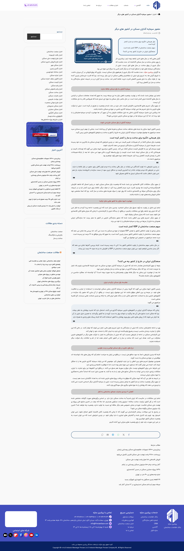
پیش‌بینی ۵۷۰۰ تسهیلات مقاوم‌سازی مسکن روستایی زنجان (46, 160)
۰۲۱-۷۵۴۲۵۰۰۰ (91, 517)
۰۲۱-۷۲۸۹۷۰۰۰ (79, 517)
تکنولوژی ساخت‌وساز (55, 116)
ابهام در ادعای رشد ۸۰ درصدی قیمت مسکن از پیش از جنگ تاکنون (43, 207)
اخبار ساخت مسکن (55, 92)
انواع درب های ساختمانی (52, 295)
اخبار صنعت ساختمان (54, 52)
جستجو (59, 32)
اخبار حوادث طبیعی (55, 99)
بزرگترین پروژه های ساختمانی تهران (48, 281)
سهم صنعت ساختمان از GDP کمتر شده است (139, 48)
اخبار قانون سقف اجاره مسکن (51, 79)
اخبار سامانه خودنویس (54, 72)
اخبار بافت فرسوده (55, 55)
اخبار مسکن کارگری (55, 113)
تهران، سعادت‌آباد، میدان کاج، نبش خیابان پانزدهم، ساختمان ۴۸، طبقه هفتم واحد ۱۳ (76, 520)
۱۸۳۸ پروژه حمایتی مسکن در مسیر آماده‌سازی (45, 182)
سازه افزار (154, 530)
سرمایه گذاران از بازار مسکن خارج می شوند (115, 122)
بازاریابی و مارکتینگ (55, 235)
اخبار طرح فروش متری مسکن (51, 62)
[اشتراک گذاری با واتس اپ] (118, 435)
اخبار (154, 14)
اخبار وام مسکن (56, 85)
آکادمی (155, 527)
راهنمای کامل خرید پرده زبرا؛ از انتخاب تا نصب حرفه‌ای (47, 265)
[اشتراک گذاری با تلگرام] (113, 435)
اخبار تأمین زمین (56, 69)
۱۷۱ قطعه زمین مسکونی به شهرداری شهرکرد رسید (44, 189)
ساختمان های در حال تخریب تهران (49, 298)
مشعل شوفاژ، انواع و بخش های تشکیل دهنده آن (44, 271)
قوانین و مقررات (128, 520)
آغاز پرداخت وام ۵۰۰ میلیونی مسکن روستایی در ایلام (45, 176)
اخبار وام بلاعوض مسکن (53, 89)
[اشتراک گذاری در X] (123, 435)
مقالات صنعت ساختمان (48, 252)
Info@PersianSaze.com (99, 524)
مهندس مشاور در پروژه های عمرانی (49, 274)
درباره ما (131, 527)
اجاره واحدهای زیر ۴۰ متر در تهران (49, 185)
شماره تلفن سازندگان (150, 520)
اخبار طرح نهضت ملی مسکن (52, 58)
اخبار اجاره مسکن (56, 75)
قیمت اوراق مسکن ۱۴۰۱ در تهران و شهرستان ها (45, 291)
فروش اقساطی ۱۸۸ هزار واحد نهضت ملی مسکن (45, 172)
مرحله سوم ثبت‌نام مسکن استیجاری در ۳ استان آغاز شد (44, 194)
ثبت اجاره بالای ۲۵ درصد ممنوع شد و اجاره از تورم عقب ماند (44, 200)
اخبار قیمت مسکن (55, 82)
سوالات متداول (128, 517)
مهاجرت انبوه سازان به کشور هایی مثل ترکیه (115, 201)
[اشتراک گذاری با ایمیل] (108, 435)
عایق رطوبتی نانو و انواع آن (51, 278)
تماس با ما (130, 530)
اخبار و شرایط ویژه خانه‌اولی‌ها (51, 119)
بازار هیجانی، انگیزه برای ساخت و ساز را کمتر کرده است (139, 43)
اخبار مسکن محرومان (54, 106)
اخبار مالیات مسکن (55, 96)
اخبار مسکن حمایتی (55, 109)
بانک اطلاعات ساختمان (149, 517)
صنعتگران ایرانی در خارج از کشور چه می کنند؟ (139, 51)
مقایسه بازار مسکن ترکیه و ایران (115, 282)
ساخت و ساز (57, 238)
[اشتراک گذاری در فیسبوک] (129, 435)
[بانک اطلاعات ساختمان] (159, 14)
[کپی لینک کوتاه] (102, 435)
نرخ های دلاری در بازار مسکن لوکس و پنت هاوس (116, 348)
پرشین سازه (148, 72)
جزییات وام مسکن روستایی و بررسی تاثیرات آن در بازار (44, 286)
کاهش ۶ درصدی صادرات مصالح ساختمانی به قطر (115, 392)
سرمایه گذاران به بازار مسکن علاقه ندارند (115, 89)
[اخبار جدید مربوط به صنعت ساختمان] (156, 5)
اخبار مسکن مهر (56, 65)
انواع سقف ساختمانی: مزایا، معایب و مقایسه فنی (44, 261)
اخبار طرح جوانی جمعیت (53, 102)
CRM (156, 524)
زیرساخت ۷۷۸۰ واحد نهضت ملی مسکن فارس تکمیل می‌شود (45, 166)
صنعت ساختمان (56, 231)
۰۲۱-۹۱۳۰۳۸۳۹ (103, 517)
